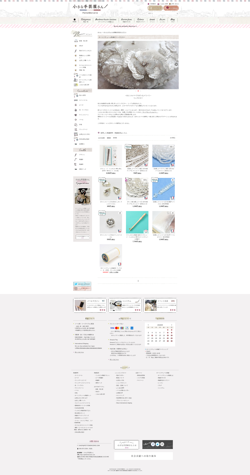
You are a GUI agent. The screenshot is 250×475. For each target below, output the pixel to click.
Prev (100, 64)
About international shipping (124, 403)
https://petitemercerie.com (87, 454)
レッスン (160, 383)
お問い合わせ (175, 4)
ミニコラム (161, 388)
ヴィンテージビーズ (80, 380)
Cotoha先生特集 (79, 408)
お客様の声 (119, 393)
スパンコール (78, 375)
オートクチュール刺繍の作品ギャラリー (115, 32)
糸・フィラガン (79, 385)
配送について (120, 377)
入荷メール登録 (113, 272)
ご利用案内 (152, 4)
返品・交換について (122, 385)
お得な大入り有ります (81, 398)
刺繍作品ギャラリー (163, 380)
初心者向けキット (80, 413)
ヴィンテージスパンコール (82, 383)
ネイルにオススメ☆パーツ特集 (84, 425)
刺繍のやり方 (162, 377)
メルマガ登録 (141, 377)
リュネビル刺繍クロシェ (103, 375)
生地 (76, 393)
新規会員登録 (141, 375)
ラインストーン (79, 388)
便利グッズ (99, 383)
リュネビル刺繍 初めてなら (82, 410)
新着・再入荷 (99, 389)
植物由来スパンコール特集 (82, 405)
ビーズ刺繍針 (99, 377)
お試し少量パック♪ (80, 400)
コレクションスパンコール (82, 403)
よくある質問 (120, 388)
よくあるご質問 (163, 4)
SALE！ (98, 391)
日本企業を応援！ (80, 432)
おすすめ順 (101, 138)
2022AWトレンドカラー (81, 418)
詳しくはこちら (79, 352)
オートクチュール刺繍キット (83, 395)
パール (77, 390)
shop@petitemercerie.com (89, 445)
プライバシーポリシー (122, 400)
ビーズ (77, 377)
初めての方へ (120, 375)
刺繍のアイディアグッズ (82, 415)
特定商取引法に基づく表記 (124, 398)
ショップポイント (121, 383)
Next (176, 64)
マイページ (140, 380)
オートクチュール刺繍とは (165, 375)
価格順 (109, 138)
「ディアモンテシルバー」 (149, 112)
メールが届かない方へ (122, 390)
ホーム (99, 32)
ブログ (160, 385)
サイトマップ (120, 395)
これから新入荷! (100, 394)
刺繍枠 (97, 380)
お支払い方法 (120, 380)
